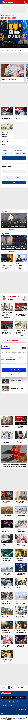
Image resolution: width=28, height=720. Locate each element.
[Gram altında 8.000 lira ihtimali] (7, 258)
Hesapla (14, 158)
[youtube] (10, 701)
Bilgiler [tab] (8, 352)
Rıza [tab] (3, 352)
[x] (6, 701)
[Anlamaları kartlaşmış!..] (4, 298)
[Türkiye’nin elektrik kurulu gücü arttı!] (21, 258)
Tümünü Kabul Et (14, 369)
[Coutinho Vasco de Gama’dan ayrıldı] (5, 381)
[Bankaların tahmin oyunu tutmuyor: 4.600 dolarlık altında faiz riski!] (4, 50)
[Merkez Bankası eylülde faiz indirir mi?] (14, 220)
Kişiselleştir (13, 374)
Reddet (6, 346)
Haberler (3, 15)
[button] (1, 34)
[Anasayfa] (25, 2)
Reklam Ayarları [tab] (16, 352)
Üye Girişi (4, 705)
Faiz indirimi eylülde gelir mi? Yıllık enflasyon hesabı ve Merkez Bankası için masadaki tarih (13, 247)
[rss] (17, 701)
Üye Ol (11, 705)
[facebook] (2, 701)
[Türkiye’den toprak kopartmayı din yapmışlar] (24, 298)
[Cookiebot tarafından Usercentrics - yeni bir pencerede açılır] (20, 348)
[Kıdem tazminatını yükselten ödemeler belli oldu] (7, 307)
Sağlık (17, 715)
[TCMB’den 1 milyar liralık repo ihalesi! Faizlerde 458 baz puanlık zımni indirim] (12, 50)
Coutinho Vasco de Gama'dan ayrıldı (15, 381)
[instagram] (13, 701)
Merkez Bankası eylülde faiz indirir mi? (13, 227)
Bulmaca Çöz (19, 712)
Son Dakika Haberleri (4, 712)
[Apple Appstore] (5, 697)
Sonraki (23, 687)
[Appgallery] (22, 697)
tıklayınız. (10, 719)
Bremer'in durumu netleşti (17, 388)
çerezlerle (19, 718)
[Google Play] (14, 697)
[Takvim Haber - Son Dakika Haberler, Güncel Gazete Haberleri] (9, 2)
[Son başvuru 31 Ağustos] (21, 325)
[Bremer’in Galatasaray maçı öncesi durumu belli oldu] (5, 388)
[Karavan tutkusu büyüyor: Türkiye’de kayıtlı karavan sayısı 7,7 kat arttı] (7, 50)
